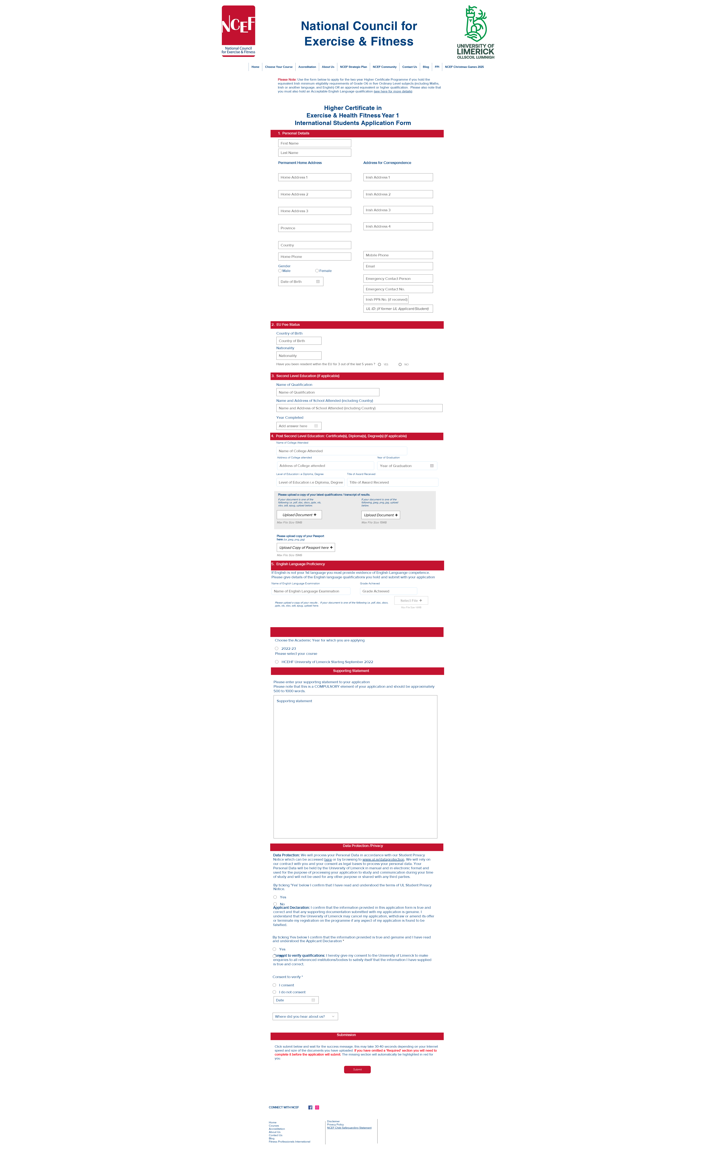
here (328, 859)
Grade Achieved (370, 583)
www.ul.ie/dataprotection (383, 859)
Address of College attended (294, 457)
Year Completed (289, 417)
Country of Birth (289, 333)
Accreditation (277, 1128)
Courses (274, 1125)
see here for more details (393, 91)
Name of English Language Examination (296, 583)
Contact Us (275, 1135)
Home (272, 1122)
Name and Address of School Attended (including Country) (324, 400)
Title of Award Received (361, 474)
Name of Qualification (294, 384)
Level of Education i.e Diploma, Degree (300, 474)
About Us (275, 1132)
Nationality (285, 348)
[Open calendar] (317, 281)
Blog (272, 1138)
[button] (299, 514)
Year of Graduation (390, 457)
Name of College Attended (292, 442)
